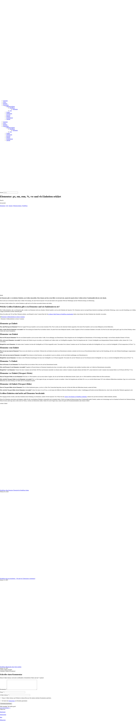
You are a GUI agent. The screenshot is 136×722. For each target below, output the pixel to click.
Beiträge (5, 103)
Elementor (15, 109)
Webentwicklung (10, 106)
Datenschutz (12, 701)
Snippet (8, 116)
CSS (10, 110)
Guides (8, 112)
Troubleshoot (9, 117)
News (4, 102)
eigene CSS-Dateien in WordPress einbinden (76, 396)
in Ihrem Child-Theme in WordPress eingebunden (60, 314)
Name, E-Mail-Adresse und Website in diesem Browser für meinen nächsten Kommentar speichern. (26, 698)
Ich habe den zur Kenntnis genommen (14, 701)
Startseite (5, 100)
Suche (1, 192)
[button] (6, 669)
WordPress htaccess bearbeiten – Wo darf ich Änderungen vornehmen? (17, 578)
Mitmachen (3, 720)
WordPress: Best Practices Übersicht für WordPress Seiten (14, 490)
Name (2, 692)
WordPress (12, 108)
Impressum (2, 712)
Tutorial (8, 119)
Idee (1, 717)
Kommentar (3, 689)
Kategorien (6, 105)
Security (8, 115)
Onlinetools (9, 113)
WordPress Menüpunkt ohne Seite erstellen (10, 667)
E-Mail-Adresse (4, 695)
